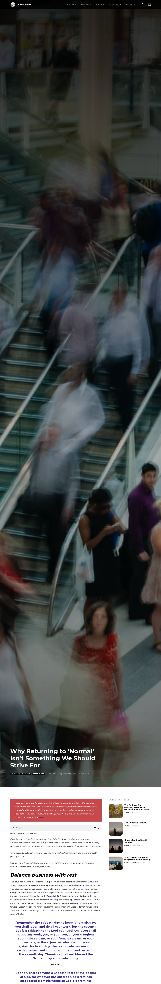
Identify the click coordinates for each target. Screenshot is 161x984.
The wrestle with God (135, 823)
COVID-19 (26, 774)
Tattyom (127, 825)
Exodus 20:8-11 (55, 965)
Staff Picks (38, 774)
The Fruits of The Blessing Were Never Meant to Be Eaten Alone (137, 807)
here (40, 817)
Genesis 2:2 (52, 896)
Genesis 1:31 (78, 900)
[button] (142, 4)
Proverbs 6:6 (35, 885)
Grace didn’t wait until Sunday (135, 841)
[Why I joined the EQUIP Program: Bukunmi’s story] (116, 863)
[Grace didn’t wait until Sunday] (116, 846)
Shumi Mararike (69, 774)
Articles (15, 774)
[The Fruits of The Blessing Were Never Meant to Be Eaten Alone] (116, 811)
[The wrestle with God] (116, 829)
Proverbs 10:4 (82, 885)
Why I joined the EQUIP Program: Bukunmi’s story (137, 858)
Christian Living (130, 862)
